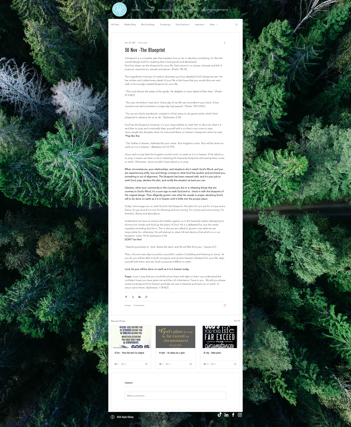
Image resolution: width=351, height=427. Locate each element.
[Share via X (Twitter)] (132, 297)
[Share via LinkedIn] (139, 297)
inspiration (199, 24)
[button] (342, 3)
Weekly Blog (130, 24)
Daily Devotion (182, 24)
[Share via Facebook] (126, 297)
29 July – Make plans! (212, 352)
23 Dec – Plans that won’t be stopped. (129, 352)
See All (237, 320)
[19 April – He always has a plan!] (175, 337)
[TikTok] (219, 414)
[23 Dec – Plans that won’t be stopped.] (131, 337)
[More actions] (224, 42)
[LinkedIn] (226, 414)
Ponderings (165, 24)
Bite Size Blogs (148, 24)
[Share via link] (146, 297)
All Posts (115, 24)
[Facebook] (233, 414)
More (212, 24)
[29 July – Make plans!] (220, 337)
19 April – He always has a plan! (172, 352)
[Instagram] (240, 414)
